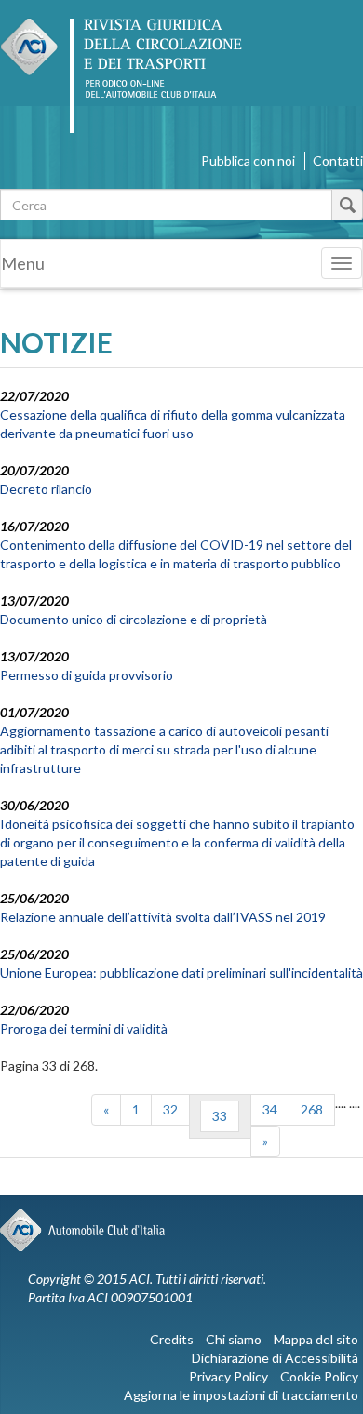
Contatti (338, 160)
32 (170, 1109)
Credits (172, 1339)
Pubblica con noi (248, 160)
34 (269, 1109)
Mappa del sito (316, 1339)
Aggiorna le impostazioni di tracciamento (241, 1395)
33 (219, 1116)
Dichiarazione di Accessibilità (275, 1358)
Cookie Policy (319, 1376)
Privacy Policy (228, 1376)
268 (312, 1109)
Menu (23, 263)
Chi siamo (234, 1339)
